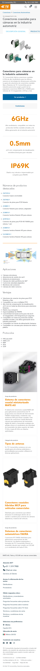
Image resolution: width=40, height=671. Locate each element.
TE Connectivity (5, 6)
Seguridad (15, 662)
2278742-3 (6, 219)
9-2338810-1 (7, 234)
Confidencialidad (21, 657)
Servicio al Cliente (10, 574)
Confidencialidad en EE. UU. (11, 660)
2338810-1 (6, 212)
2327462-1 (6, 200)
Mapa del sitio (24, 662)
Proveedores (7, 588)
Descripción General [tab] (16, 31)
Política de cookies (26, 660)
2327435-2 (6, 193)
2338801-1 (6, 206)
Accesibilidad (6, 662)
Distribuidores (7, 584)
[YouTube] (11, 643)
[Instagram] (14, 643)
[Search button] (26, 6)
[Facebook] (3, 643)
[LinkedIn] (7, 643)
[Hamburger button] (36, 6)
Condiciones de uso (8, 657)
